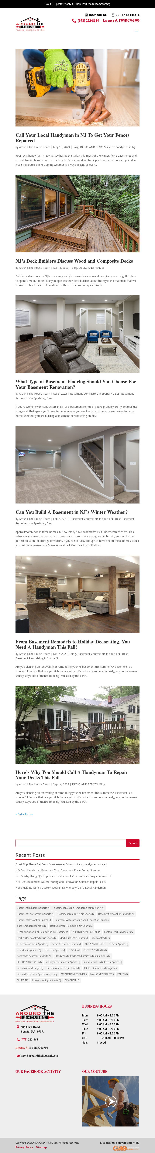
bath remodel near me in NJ (31, 925)
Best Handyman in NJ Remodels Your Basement (42, 932)
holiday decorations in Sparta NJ (63, 962)
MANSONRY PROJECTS (102, 974)
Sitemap (41, 1147)
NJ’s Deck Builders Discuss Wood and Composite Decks (74, 260)
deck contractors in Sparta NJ (32, 944)
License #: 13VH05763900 (121, 20)
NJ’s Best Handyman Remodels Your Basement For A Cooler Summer (58, 870)
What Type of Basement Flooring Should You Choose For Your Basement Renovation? (76, 384)
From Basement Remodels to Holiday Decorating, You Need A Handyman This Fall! (73, 644)
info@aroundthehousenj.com (39, 1055)
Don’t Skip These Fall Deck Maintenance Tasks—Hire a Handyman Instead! (61, 864)
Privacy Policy (24, 1147)
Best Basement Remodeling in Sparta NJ (71, 925)
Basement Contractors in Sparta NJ (91, 393)
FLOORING (74, 950)
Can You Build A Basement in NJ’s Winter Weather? (72, 511)
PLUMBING (23, 980)
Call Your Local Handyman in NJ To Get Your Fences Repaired (72, 137)
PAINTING (122, 974)
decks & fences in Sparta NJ (66, 944)
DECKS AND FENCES (93, 147)
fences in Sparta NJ (55, 950)
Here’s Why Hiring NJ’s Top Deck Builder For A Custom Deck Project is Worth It (64, 876)
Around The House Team (34, 147)
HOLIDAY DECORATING (29, 962)
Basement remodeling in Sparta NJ (76, 914)
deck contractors (100, 938)
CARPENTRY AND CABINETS (85, 932)
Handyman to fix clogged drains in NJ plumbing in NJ (83, 956)
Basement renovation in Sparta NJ (116, 914)
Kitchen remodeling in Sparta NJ (64, 968)
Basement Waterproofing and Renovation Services (81, 920)
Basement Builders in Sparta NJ (33, 907)
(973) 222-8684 (88, 21)
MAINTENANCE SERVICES (74, 974)
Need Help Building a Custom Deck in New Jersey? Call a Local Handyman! (61, 887)
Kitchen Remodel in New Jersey (100, 968)
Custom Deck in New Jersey (118, 932)
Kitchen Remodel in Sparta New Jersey (37, 974)
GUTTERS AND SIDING (95, 950)
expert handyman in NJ (121, 147)
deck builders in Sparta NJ (74, 938)
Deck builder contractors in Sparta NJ (37, 938)
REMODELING (72, 980)
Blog (75, 147)
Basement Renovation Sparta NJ (34, 920)
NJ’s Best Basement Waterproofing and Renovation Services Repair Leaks (61, 882)
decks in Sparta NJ (118, 944)
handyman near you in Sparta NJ (34, 956)
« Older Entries (24, 814)
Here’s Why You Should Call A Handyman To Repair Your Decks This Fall (72, 774)
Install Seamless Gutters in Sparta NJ (103, 962)
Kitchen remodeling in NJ (30, 968)
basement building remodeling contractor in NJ (79, 907)
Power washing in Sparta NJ (46, 980)
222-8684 (30, 1039)
